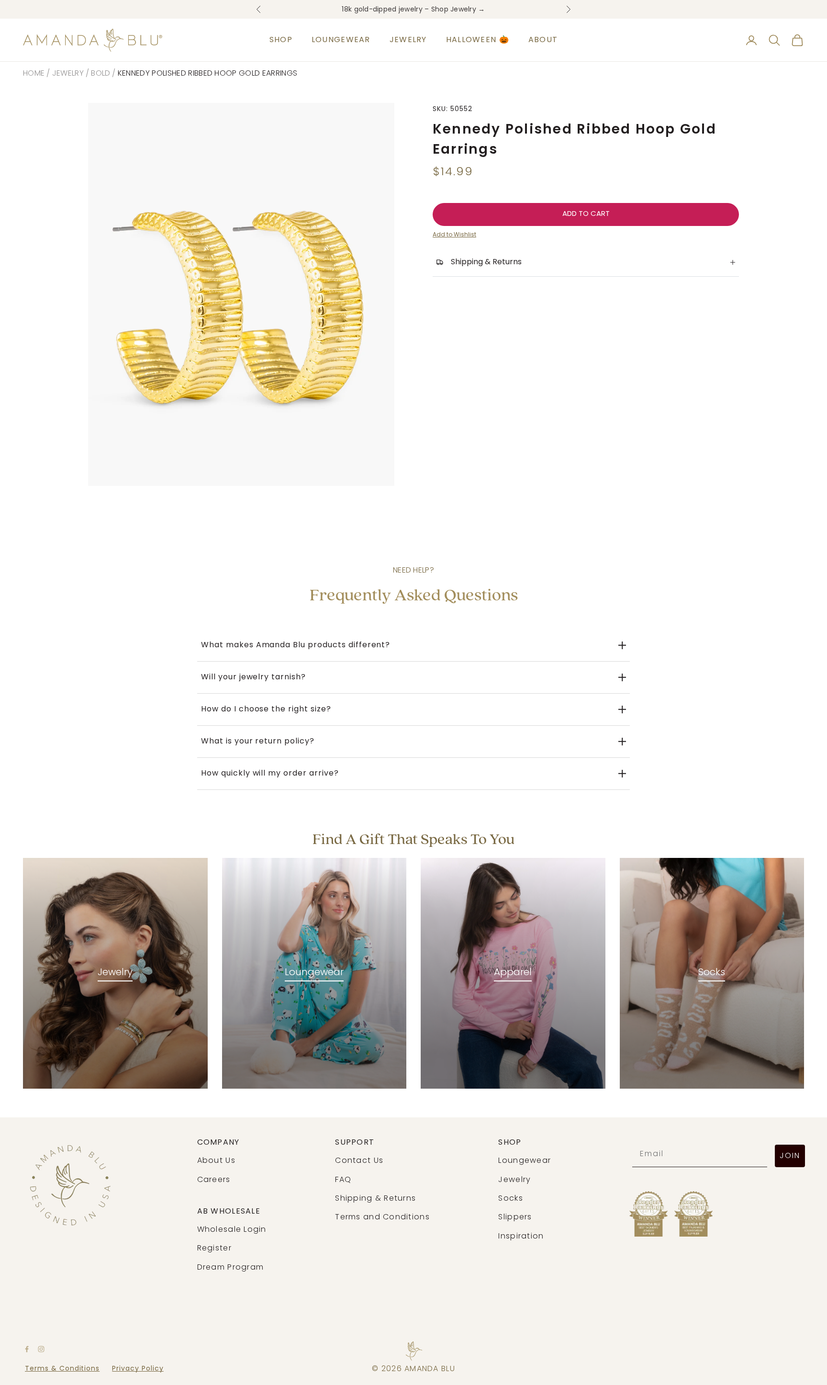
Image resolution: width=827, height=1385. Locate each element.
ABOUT (543, 40)
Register (214, 1248)
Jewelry (68, 74)
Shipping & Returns (375, 1199)
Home (34, 74)
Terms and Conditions (382, 1217)
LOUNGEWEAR (341, 40)
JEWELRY (408, 40)
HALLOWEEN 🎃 (477, 40)
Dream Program (230, 1267)
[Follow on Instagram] (41, 1349)
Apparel (513, 972)
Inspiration (521, 1236)
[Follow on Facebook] (27, 1349)
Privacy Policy (137, 1368)
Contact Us (359, 1161)
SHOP (280, 40)
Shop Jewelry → (458, 9)
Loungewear (314, 972)
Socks (711, 972)
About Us (216, 1161)
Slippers (515, 1217)
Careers (214, 1180)
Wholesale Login (232, 1230)
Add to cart (586, 214)
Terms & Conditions (62, 1368)
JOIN (790, 1156)
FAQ (343, 1180)
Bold (100, 74)
